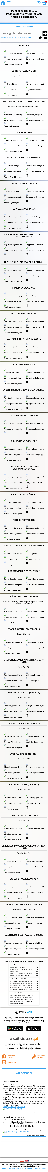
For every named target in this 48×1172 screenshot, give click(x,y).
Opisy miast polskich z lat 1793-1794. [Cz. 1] (22, 995)
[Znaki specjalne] (45, 37)
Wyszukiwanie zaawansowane (12, 37)
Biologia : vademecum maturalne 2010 (21, 997)
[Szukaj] (45, 33)
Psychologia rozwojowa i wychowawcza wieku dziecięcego (26, 973)
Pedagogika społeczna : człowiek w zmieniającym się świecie (27, 969)
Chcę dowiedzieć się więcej (12, 1168)
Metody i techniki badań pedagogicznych (21, 975)
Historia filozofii (14, 971)
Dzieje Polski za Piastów (16, 1003)
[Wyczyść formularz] (40, 37)
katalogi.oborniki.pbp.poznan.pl (14, 1107)
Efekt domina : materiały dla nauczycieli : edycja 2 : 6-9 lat (26, 989)
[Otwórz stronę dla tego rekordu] (14, 51)
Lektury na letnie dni (11, 1081)
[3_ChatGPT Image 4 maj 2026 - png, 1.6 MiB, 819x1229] (16, 1132)
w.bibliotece (23, 1046)
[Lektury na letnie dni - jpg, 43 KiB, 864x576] (12, 1109)
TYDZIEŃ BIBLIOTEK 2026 (13, 1117)
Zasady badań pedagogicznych (19, 967)
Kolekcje (27, 37)
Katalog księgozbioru (24, 26)
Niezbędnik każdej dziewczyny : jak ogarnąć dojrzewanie (26, 981)
